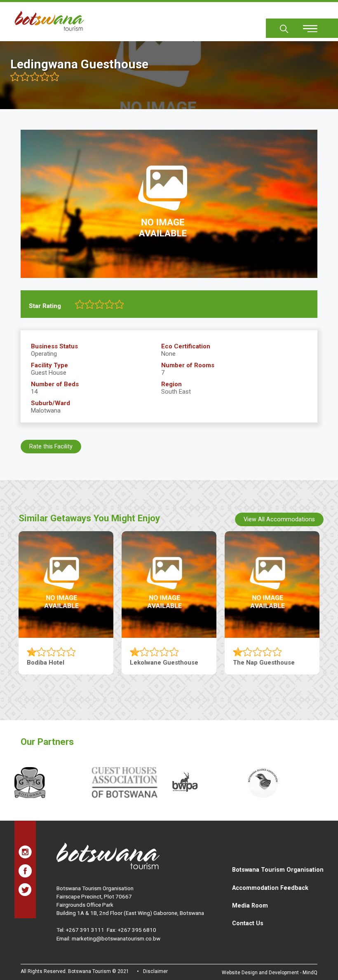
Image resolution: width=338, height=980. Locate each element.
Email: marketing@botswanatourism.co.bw (108, 938)
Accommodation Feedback (270, 887)
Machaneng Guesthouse (165, 662)
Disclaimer (155, 971)
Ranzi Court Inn (255, 662)
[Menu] (305, 26)
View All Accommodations (279, 519)
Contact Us (247, 923)
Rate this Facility (51, 446)
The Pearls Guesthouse (61, 662)
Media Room (250, 905)
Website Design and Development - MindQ (269, 972)
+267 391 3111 (85, 929)
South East (176, 391)
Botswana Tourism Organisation (278, 869)
